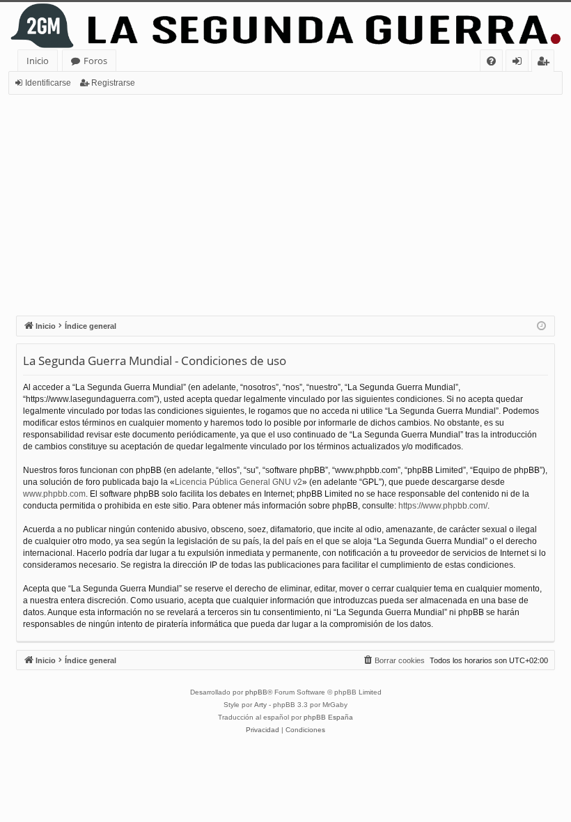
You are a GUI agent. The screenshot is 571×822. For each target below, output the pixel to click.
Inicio (37, 60)
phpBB (256, 692)
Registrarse (113, 83)
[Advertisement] (285, 199)
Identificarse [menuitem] (520, 63)
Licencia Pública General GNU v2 (238, 482)
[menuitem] (491, 61)
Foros (95, 60)
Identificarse (48, 83)
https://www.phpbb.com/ (442, 506)
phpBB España (328, 717)
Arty (260, 704)
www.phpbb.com (54, 494)
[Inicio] (285, 25)
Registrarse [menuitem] (546, 63)
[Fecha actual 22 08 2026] (541, 326)
